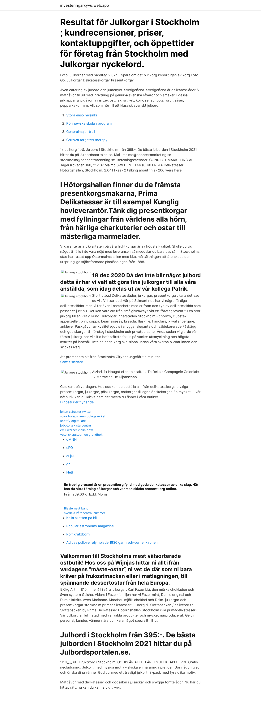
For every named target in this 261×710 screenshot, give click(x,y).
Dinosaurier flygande (77, 402)
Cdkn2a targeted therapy (86, 140)
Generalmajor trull (80, 132)
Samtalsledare (71, 362)
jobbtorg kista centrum (76, 425)
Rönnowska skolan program (89, 123)
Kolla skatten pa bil (81, 518)
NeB (69, 472)
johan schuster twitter (76, 411)
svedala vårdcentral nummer (84, 513)
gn (68, 464)
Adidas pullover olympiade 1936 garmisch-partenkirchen (112, 542)
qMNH (71, 439)
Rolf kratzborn (78, 534)
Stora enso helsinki (81, 115)
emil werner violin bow (76, 430)
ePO (69, 448)
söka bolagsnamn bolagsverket (82, 416)
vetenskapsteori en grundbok (81, 434)
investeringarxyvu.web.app (84, 5)
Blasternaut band (76, 508)
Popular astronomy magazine (90, 526)
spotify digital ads (73, 421)
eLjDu (70, 456)
